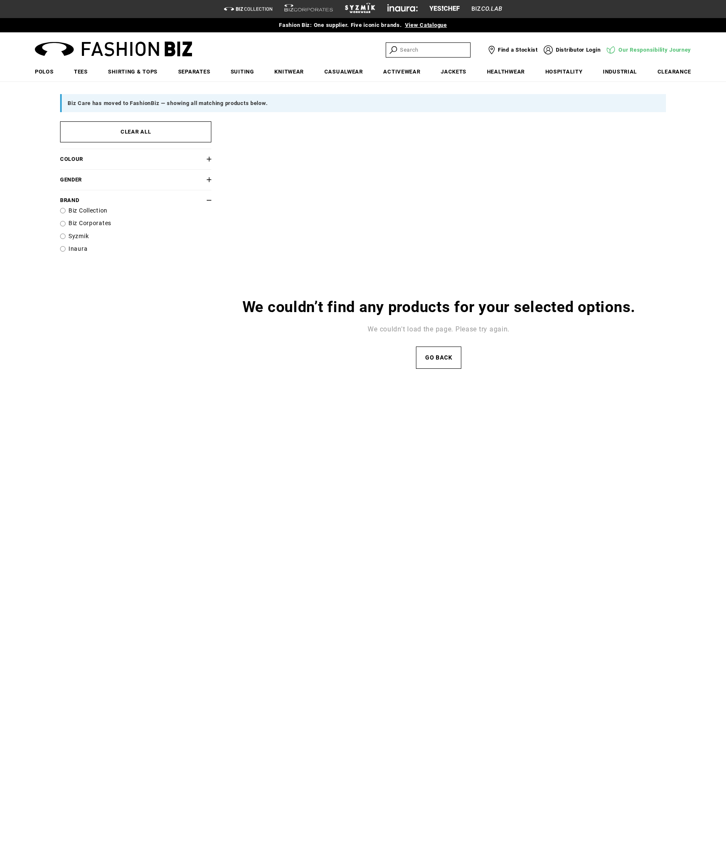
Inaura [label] (77, 248)
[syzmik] (360, 9)
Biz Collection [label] (88, 210)
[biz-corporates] (308, 9)
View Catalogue (426, 25)
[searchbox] (434, 50)
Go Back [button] (438, 357)
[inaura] (402, 9)
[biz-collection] (248, 9)
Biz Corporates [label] (89, 223)
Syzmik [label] (78, 236)
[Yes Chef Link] (444, 9)
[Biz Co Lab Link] (487, 9)
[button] (198, 159)
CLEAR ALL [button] (136, 132)
